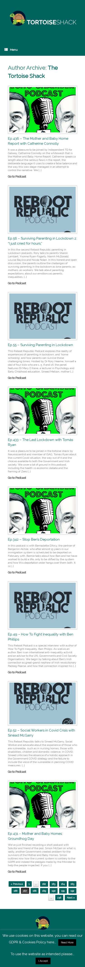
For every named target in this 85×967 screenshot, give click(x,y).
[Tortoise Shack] (42, 18)
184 (63, 884)
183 (53, 884)
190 (54, 890)
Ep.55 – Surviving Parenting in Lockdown (40, 345)
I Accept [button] (43, 960)
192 (72, 890)
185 (72, 884)
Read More (67, 942)
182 (44, 884)
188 (34, 890)
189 (44, 890)
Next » (71, 897)
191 (63, 890)
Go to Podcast (17, 176)
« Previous (17, 884)
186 (15, 890)
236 (59, 897)
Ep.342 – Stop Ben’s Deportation (34, 539)
